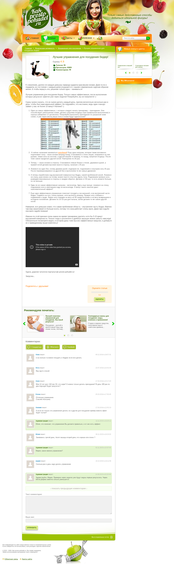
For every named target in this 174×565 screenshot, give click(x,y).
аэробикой (62, 152)
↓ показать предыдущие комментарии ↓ (68, 488)
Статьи (52, 38)
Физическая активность (45, 48)
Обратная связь (11, 559)
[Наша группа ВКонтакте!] (111, 537)
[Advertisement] (135, 148)
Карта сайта (27, 559)
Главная (35, 38)
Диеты (69, 38)
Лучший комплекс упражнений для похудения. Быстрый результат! (54, 319)
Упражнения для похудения (69, 48)
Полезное (87, 38)
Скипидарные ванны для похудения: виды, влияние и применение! (98, 318)
